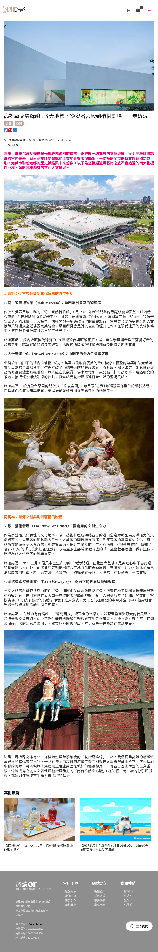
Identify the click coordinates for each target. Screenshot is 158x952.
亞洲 (19, 123)
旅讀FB (128, 891)
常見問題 (100, 905)
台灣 (9, 123)
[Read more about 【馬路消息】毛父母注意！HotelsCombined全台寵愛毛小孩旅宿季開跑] (115, 819)
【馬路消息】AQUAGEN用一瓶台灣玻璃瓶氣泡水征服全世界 (38, 847)
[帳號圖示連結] (128, 10)
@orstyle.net (35, 924)
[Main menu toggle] (149, 10)
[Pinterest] (10, 130)
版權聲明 (100, 891)
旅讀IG (128, 900)
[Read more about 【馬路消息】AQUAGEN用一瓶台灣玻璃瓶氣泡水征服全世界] (39, 819)
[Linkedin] (15, 130)
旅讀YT (128, 896)
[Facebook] (6, 130)
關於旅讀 (70, 900)
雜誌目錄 (70, 896)
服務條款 (100, 900)
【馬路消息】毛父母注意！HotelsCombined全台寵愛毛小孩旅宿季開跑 (114, 847)
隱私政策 (100, 896)
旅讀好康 (70, 891)
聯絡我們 (70, 905)
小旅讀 (128, 905)
